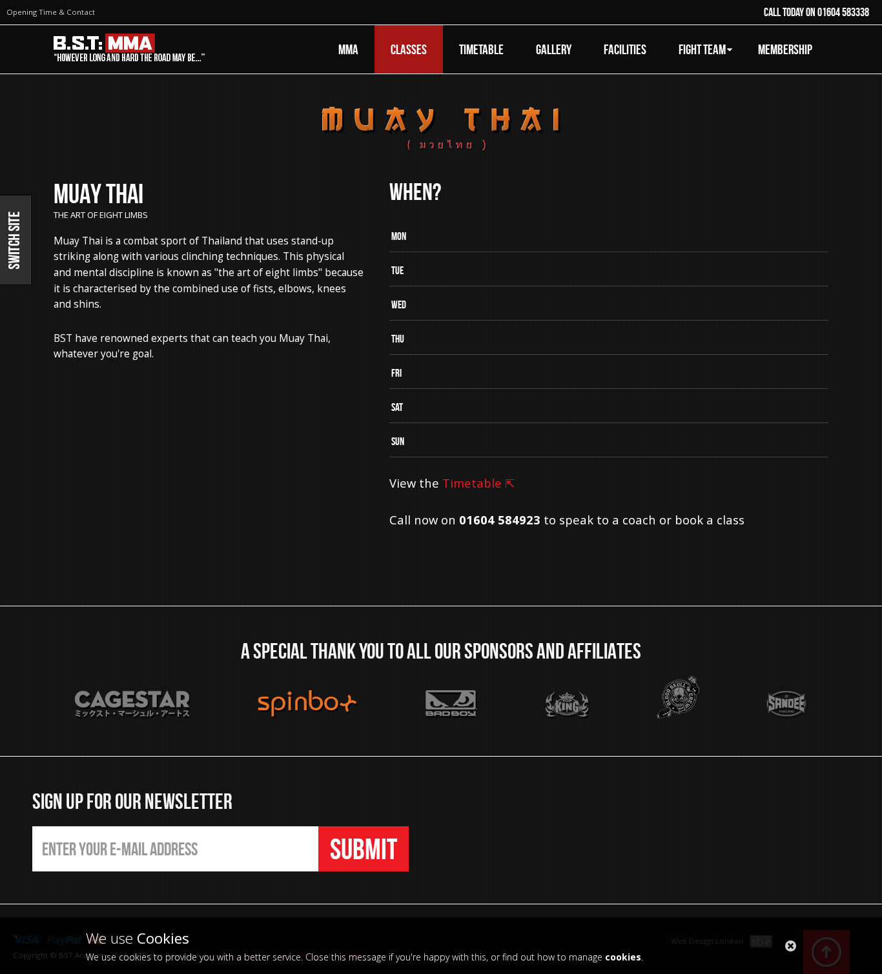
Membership (785, 49)
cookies (623, 957)
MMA (348, 49)
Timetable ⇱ (478, 483)
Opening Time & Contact (50, 12)
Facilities (625, 49)
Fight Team (702, 49)
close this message (790, 945)
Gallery (553, 49)
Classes (409, 49)
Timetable (481, 49)
